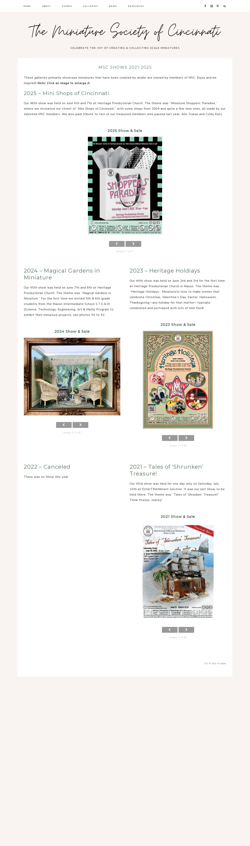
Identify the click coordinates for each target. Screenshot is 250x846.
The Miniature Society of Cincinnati (125, 33)
